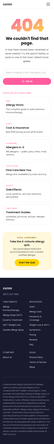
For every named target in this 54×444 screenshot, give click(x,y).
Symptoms (34, 329)
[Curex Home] (10, 4)
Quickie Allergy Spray (13, 329)
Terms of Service (38, 362)
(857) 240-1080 (11, 294)
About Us (7, 357)
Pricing (32, 334)
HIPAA (32, 367)
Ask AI (28, 81)
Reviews (33, 339)
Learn (32, 306)
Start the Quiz (27, 262)
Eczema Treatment (13, 320)
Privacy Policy (36, 357)
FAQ (31, 344)
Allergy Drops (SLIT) (12, 315)
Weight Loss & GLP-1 (39, 324)
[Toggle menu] (48, 4)
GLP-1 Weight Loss (12, 324)
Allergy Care (35, 311)
